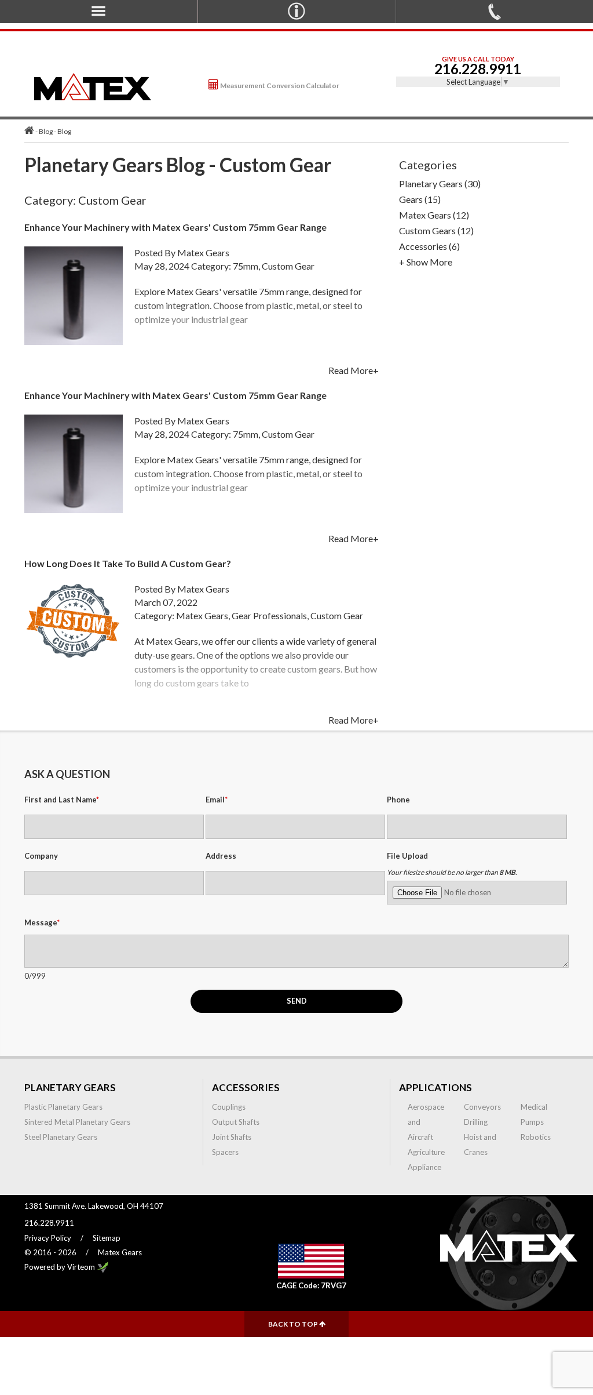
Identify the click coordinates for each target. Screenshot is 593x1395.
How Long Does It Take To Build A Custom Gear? (127, 563)
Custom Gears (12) (436, 230)
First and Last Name (61, 799)
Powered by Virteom (60, 1267)
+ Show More (425, 261)
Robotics (536, 1137)
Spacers (225, 1152)
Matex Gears (203, 252)
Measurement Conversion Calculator (279, 85)
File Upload (407, 855)
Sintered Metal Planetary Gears (77, 1122)
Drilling (476, 1122)
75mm (245, 265)
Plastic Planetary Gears (63, 1106)
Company (41, 855)
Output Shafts (235, 1122)
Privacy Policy (47, 1238)
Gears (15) (420, 199)
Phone (398, 799)
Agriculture (426, 1152)
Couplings (229, 1106)
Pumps (532, 1122)
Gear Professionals (269, 615)
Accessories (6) (429, 246)
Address (221, 855)
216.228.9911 (477, 69)
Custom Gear (288, 265)
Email (217, 799)
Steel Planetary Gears (60, 1137)
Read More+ (353, 370)
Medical (534, 1106)
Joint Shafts (231, 1137)
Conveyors (482, 1106)
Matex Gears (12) (434, 214)
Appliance (424, 1167)
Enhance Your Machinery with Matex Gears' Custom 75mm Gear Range (175, 226)
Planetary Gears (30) (440, 183)
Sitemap (106, 1238)
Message (42, 922)
